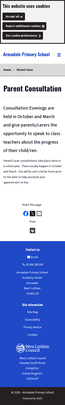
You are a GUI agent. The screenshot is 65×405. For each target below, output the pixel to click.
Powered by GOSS (32, 398)
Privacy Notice (33, 327)
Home (7, 70)
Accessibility (32, 320)
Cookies (33, 335)
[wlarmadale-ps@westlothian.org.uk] (32, 257)
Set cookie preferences (21, 36)
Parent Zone (25, 70)
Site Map (32, 312)
